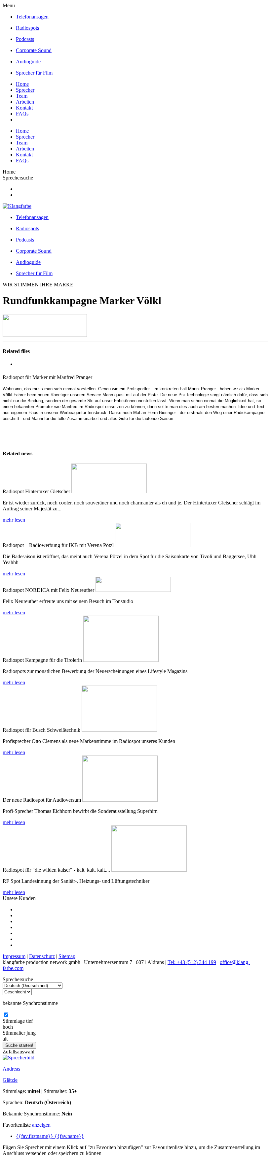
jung (31, 1033)
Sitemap (66, 956)
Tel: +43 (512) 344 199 (192, 962)
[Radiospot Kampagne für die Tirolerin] (121, 660)
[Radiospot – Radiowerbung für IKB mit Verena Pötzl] (152, 545)
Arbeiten (25, 102)
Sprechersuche (18, 177)
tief (29, 1021)
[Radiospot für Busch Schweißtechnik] (119, 730)
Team (21, 96)
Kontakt (24, 108)
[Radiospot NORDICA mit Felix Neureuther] (133, 590)
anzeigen (41, 1125)
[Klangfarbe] (17, 206)
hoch (8, 1027)
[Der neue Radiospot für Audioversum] (120, 800)
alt (5, 1039)
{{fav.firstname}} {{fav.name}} (50, 1136)
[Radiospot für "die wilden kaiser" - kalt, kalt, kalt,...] (149, 870)
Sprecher (25, 90)
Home (22, 84)
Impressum (14, 956)
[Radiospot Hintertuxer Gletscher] (109, 491)
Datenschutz (42, 956)
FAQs (22, 113)
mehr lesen (14, 520)
